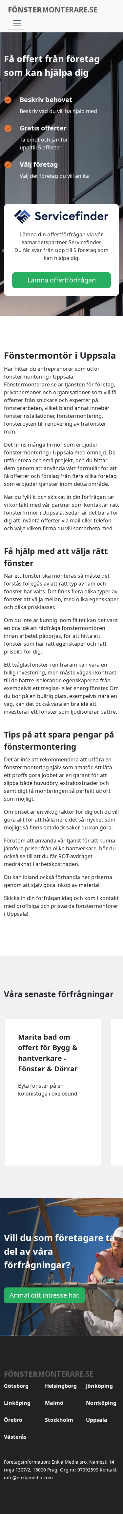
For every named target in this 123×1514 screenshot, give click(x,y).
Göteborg (16, 1385)
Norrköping (101, 1402)
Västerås (15, 1436)
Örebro (13, 1419)
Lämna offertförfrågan (62, 280)
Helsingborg (61, 1385)
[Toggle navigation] (17, 23)
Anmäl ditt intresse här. (44, 1295)
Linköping (17, 1402)
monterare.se (52, 10)
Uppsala (96, 1419)
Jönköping (99, 1385)
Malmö (54, 1402)
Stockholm (59, 1419)
